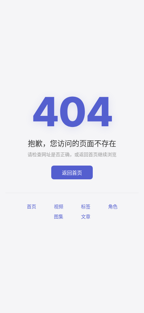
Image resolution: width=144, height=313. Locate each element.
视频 (58, 206)
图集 (58, 216)
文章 (85, 216)
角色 (113, 206)
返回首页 (72, 173)
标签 (85, 206)
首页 (31, 206)
